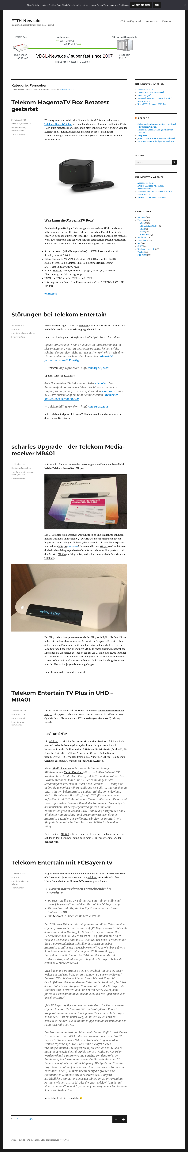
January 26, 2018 (98, 368)
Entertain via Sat (67, 90)
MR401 (80, 468)
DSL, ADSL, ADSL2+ (148, 226)
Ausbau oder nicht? (145, 90)
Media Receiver (61, 768)
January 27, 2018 (98, 406)
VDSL (142, 223)
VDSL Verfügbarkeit (131, 21)
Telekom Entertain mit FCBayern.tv (61, 862)
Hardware (15, 124)
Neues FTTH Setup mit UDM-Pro (151, 104)
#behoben (101, 383)
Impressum (152, 21)
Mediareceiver (69, 534)
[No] (184, 5)
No (157, 5)
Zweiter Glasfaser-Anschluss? (150, 92)
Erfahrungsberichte (146, 249)
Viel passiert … (143, 135)
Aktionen (141, 217)
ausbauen (72, 546)
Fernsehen (26, 124)
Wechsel (141, 252)
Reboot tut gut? (144, 95)
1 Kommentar (17, 888)
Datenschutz (169, 21)
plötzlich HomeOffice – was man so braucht (156, 138)
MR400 (62, 546)
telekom (32, 333)
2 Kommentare (18, 134)
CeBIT (140, 246)
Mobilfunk (144, 235)
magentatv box (18, 127)
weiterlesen (50, 293)
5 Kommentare (18, 478)
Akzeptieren (141, 5)
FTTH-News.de (26, 20)
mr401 (14, 475)
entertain (15, 333)
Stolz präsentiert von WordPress (55, 1140)
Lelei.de (143, 118)
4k (12, 718)
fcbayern (24, 881)
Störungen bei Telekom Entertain (59, 314)
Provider (141, 220)
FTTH (142, 229)
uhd (23, 718)
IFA (23, 714)
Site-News (142, 255)
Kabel (142, 232)
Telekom (57, 270)
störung (24, 333)
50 (32, 1119)
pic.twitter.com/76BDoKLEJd (61, 398)
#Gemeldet (106, 356)
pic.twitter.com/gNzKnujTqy (61, 360)
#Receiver (108, 391)
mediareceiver (17, 130)
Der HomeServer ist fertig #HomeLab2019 (156, 141)
